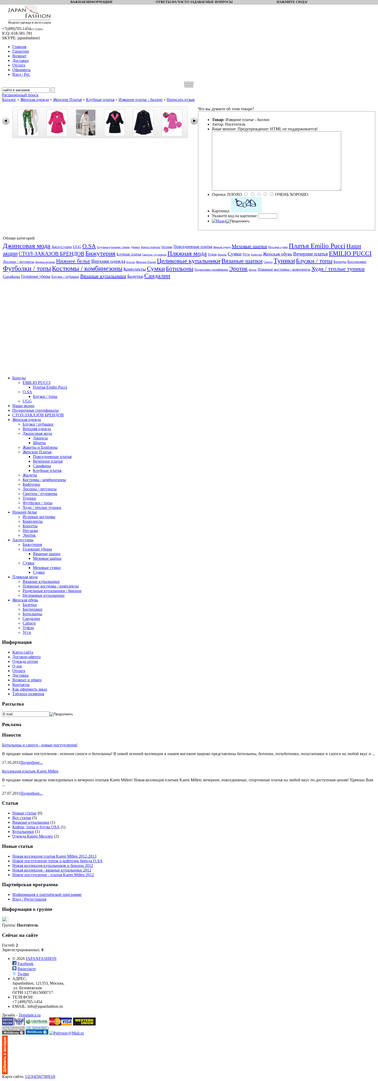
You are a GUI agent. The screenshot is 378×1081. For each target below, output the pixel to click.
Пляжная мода (187, 253)
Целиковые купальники (188, 260)
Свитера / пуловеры (154, 254)
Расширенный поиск (20, 95)
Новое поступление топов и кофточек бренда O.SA (57, 861)
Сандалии (157, 275)
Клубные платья (100, 99)
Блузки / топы (314, 261)
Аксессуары (61, 247)
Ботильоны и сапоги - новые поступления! (39, 745)
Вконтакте (26, 969)
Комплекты (134, 269)
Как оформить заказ (29, 689)
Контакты (21, 684)
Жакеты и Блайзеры (150, 247)
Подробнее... (31, 762)
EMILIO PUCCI (350, 253)
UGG (77, 247)
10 (52, 1076)
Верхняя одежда (108, 261)
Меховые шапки (249, 246)
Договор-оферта (26, 657)
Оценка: (219, 194)
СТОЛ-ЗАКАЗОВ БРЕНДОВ (51, 254)
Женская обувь (277, 253)
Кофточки (256, 254)
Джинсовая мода (26, 246)
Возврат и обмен (27, 680)
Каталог (9, 99)
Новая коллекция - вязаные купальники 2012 (51, 870)
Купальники (23, 831)
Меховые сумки (278, 247)
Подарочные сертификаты (211, 269)
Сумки (234, 253)
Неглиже (167, 247)
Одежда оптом (25, 661)
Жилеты (222, 254)
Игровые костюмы (45, 262)
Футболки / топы (27, 268)
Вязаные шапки (242, 261)
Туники (284, 260)
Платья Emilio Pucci (317, 246)
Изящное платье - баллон (141, 99)
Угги (246, 254)
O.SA (89, 246)
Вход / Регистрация (29, 899)
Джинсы (135, 247)
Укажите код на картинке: (234, 216)
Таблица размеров (28, 694)
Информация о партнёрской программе (47, 894)
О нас (17, 666)
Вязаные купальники (103, 276)
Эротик (238, 268)
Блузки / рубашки (65, 277)
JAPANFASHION (41, 958)
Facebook (25, 963)
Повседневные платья (193, 246)
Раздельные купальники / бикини (113, 247)
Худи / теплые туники (338, 268)
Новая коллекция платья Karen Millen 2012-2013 (54, 856)
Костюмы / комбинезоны (87, 268)
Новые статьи (24, 813)
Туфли (212, 254)
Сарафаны (11, 276)
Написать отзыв (181, 99)
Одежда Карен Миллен (32, 836)
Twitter (23, 974)
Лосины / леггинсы (18, 262)
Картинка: (221, 211)
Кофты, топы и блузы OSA (36, 827)
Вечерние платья (310, 253)
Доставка (20, 675)
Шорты (253, 269)
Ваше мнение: (224, 129)
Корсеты (130, 262)
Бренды (340, 262)
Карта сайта (22, 652)
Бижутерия (100, 253)
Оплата (18, 670)
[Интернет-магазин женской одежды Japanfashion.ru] (5, 1073)
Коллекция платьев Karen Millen (30, 771)
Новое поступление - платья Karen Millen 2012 (53, 875)
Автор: (218, 124)
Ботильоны (179, 268)
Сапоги (268, 261)
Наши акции (23, 406)
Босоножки (356, 262)
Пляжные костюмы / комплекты (284, 269)
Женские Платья (67, 99)
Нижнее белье (73, 261)
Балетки (135, 276)
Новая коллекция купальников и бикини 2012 (52, 865)
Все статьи (21, 818)
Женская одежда (34, 99)
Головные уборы (35, 276)
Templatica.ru (30, 1015)
